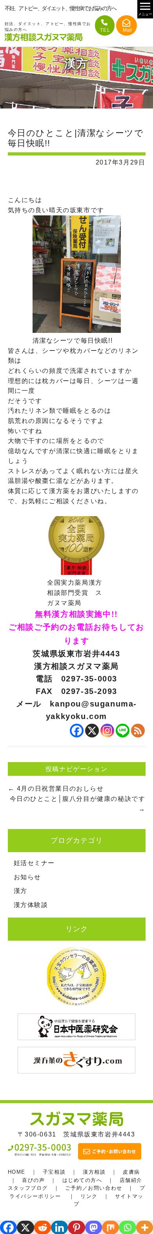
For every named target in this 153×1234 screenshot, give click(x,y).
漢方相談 (94, 1172)
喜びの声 (33, 1180)
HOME (17, 1172)
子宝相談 (54, 1172)
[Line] (122, 730)
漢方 (20, 890)
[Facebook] (77, 730)
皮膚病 (131, 1172)
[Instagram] (107, 730)
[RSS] (138, 730)
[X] (92, 730)
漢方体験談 (31, 905)
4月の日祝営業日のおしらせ (56, 788)
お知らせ (27, 877)
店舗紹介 (131, 1180)
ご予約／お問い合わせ (93, 1188)
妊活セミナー (34, 863)
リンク (89, 1196)
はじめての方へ (82, 1180)
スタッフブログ (28, 1188)
